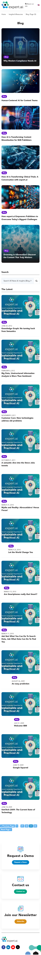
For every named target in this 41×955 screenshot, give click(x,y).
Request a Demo (20, 862)
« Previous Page (7, 826)
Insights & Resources (16, 14)
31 (22, 826)
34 (35, 826)
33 (31, 826)
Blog (6, 57)
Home (3, 14)
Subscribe (20, 921)
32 (27, 826)
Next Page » (6, 830)
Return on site (29, 5)
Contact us (20, 891)
